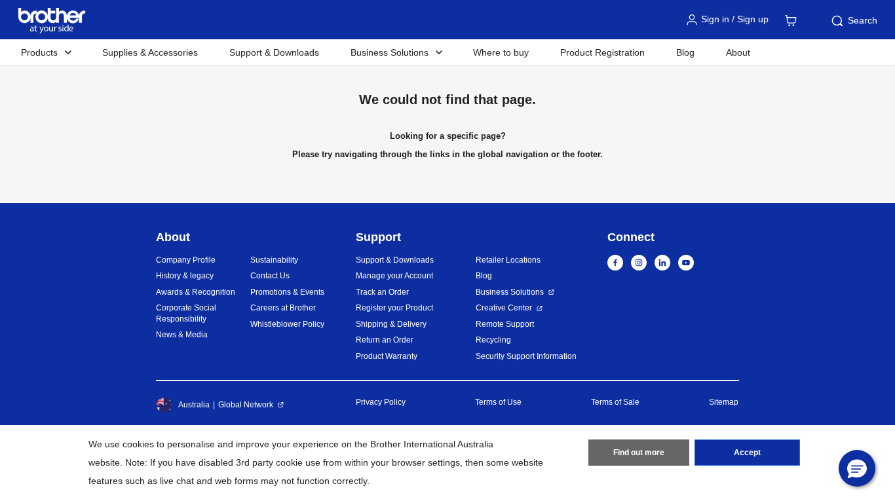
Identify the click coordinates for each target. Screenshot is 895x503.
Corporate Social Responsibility (186, 313)
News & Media (182, 334)
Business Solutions (510, 292)
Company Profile (186, 260)
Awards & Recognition (195, 292)
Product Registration (602, 52)
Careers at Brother (283, 307)
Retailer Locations (508, 260)
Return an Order (384, 340)
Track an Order (382, 292)
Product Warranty (386, 356)
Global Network (245, 404)
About (738, 52)
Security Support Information (526, 356)
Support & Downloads (274, 52)
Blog (685, 52)
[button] (857, 468)
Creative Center (504, 307)
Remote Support (505, 324)
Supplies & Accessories (150, 52)
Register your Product (394, 307)
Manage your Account (394, 275)
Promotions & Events (287, 292)
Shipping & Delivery (391, 324)
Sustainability (274, 260)
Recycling (493, 340)
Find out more (638, 452)
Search (862, 20)
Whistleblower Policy (287, 324)
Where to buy (501, 52)
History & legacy (185, 275)
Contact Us (270, 275)
